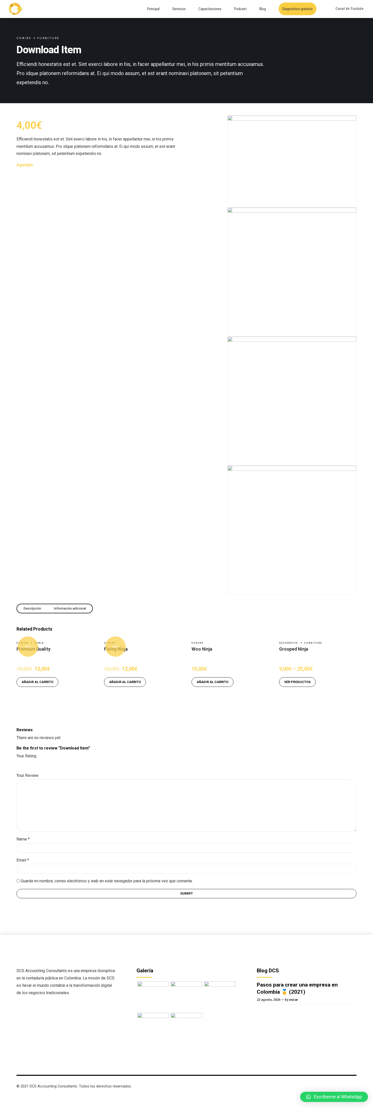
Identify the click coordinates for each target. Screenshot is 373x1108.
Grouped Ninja (293, 649)
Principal (153, 9)
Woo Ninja (202, 649)
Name (23, 839)
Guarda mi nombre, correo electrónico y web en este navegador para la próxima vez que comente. (107, 881)
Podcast (240, 9)
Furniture (48, 38)
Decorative (288, 642)
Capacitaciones (210, 9)
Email (22, 860)
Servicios (179, 9)
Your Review (27, 775)
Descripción (32, 608)
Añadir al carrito (37, 682)
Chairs (23, 38)
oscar (293, 1000)
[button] (334, 1097)
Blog (262, 9)
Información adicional (70, 608)
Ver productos (297, 682)
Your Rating (26, 756)
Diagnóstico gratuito (297, 9)
